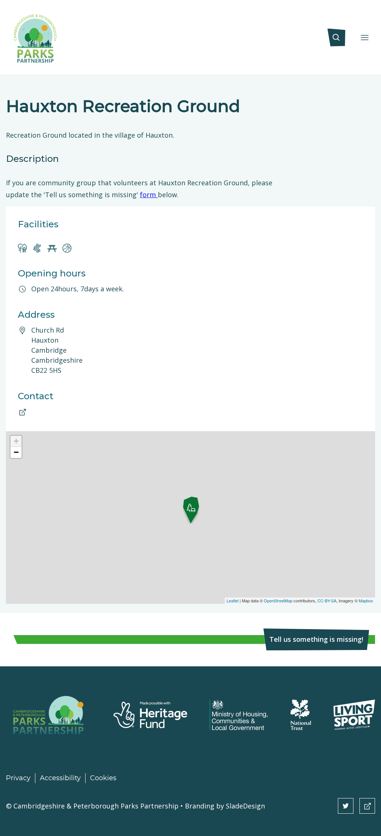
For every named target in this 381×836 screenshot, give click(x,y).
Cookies (103, 778)
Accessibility (60, 778)
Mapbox (366, 600)
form (149, 194)
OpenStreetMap (278, 600)
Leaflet (232, 600)
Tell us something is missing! (316, 639)
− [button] (16, 452)
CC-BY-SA (326, 600)
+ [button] (16, 441)
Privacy (18, 778)
